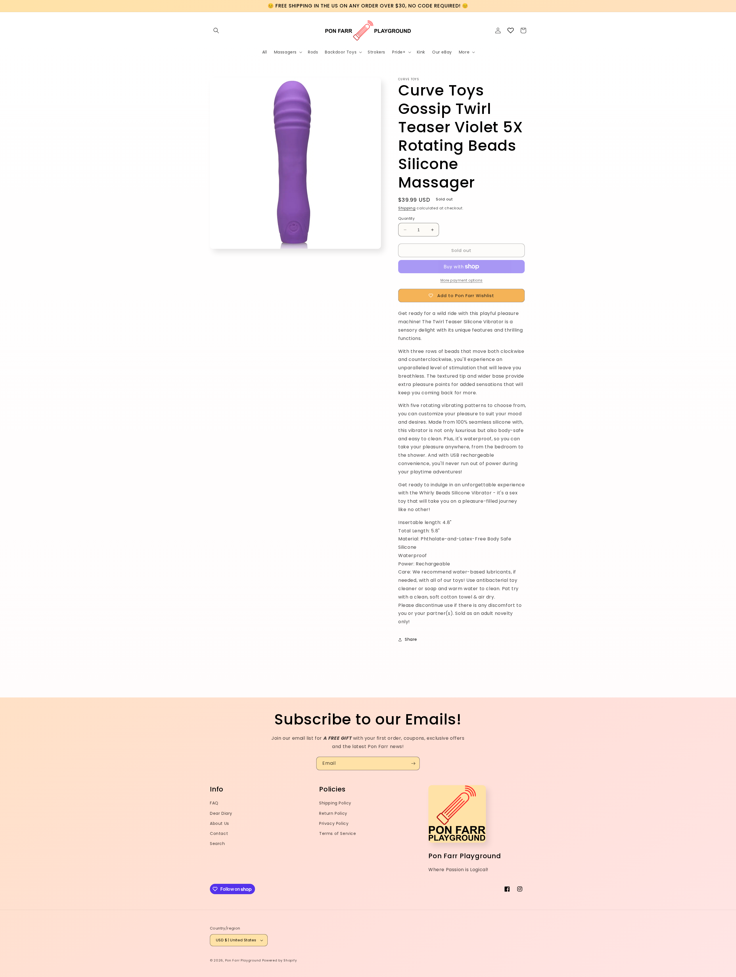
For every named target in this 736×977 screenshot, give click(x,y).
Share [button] (411, 639)
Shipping (407, 208)
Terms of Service (337, 833)
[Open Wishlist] (510, 30)
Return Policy (333, 813)
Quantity (406, 218)
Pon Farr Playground (243, 960)
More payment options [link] (461, 280)
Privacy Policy (333, 823)
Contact (219, 833)
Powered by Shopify (279, 960)
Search (217, 843)
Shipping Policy (335, 803)
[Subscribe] (413, 763)
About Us (219, 823)
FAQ (214, 803)
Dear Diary (221, 813)
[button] (216, 30)
